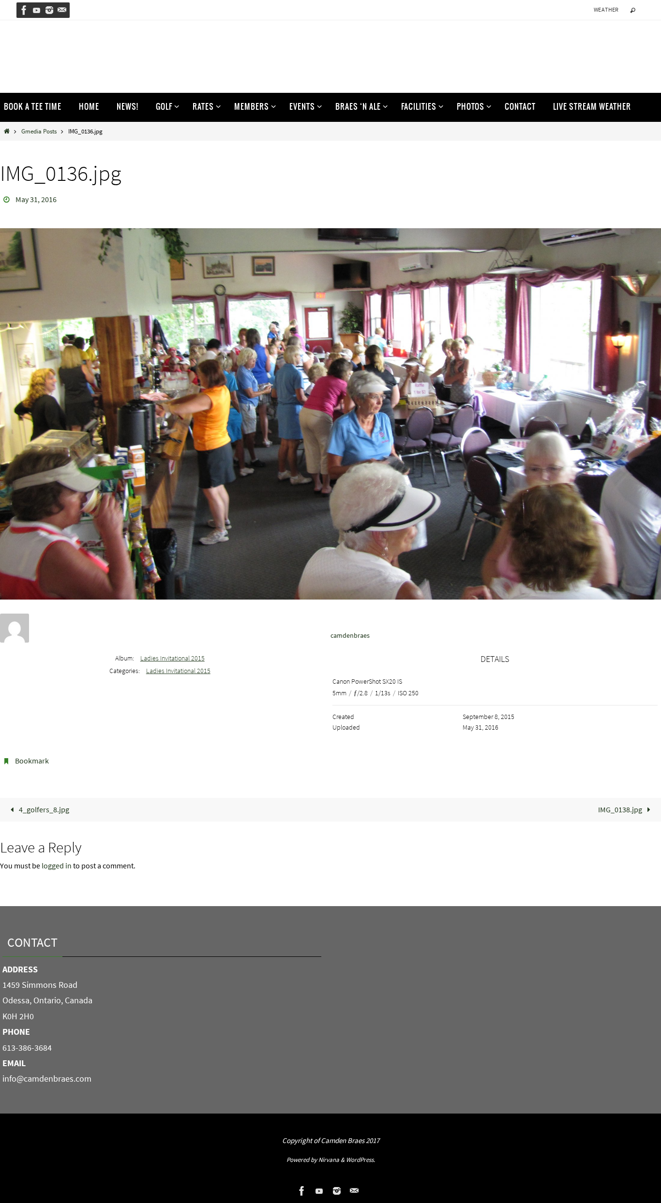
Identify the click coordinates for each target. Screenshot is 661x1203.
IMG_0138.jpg (621, 809)
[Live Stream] (37, 10)
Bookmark (32, 760)
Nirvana (328, 1160)
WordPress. (360, 1160)
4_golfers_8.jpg (43, 809)
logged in (57, 865)
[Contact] (62, 10)
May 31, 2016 (36, 199)
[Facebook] (24, 10)
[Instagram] (49, 10)
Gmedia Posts (39, 131)
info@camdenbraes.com (46, 1078)
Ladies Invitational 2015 (172, 658)
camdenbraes (350, 635)
